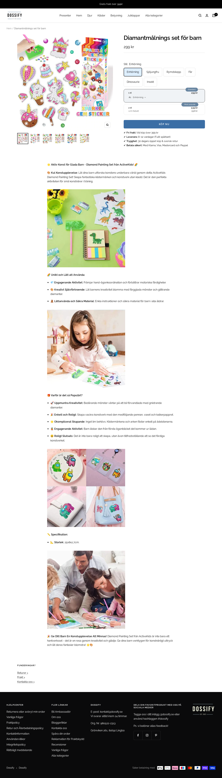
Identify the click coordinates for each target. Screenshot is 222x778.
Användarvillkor (16, 739)
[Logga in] (206, 15)
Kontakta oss (59, 728)
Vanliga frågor (15, 717)
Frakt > (21, 677)
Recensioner (59, 744)
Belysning (116, 15)
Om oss (56, 717)
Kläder (101, 15)
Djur (89, 15)
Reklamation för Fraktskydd (68, 739)
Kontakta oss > (26, 681)
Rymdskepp (174, 71)
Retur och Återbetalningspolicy (25, 728)
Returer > (22, 672)
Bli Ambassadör (61, 711)
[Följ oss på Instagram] (147, 735)
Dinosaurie (133, 81)
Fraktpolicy (13, 722)
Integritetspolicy (16, 744)
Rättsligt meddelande (19, 750)
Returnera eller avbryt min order (26, 711)
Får (190, 71)
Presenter (65, 15)
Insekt (150, 81)
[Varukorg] (213, 15)
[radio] (164, 95)
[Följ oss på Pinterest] (155, 735)
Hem (79, 15)
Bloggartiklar (59, 722)
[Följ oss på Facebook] (138, 735)
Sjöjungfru (152, 71)
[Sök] (200, 15)
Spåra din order (61, 733)
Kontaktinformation (18, 733)
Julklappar (133, 15)
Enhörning (133, 71)
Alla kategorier (154, 15)
